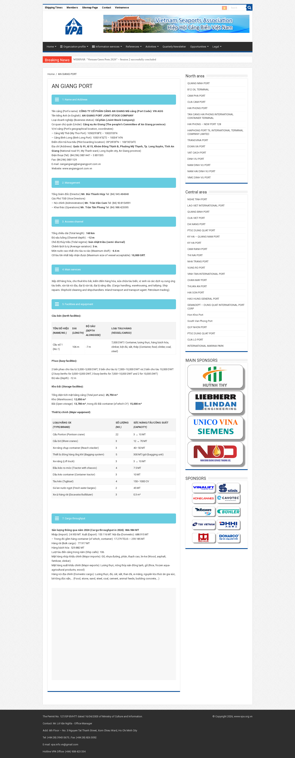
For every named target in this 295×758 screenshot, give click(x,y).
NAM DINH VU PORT (199, 165)
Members (72, 7)
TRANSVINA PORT (197, 140)
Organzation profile (74, 46)
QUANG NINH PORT (198, 83)
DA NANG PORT (196, 224)
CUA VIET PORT (196, 217)
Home (50, 46)
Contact (106, 7)
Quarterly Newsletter (174, 46)
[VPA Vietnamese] (224, 7)
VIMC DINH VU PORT (199, 177)
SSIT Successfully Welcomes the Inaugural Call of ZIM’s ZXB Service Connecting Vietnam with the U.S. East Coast (135, 59)
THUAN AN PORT (197, 286)
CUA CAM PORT (196, 101)
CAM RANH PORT (197, 249)
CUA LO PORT (195, 339)
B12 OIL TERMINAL (198, 89)
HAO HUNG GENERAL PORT (203, 298)
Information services (107, 46)
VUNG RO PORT (196, 267)
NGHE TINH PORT (197, 199)
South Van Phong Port (200, 320)
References (132, 46)
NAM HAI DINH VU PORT (201, 171)
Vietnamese (122, 7)
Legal (216, 46)
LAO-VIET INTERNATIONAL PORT (206, 205)
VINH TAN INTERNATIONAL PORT (206, 273)
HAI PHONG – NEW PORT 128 (204, 124)
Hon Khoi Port (195, 314)
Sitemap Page (90, 7)
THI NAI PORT (195, 255)
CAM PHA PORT (196, 95)
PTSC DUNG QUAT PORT (201, 230)
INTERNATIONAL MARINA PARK (205, 345)
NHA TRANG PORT (198, 261)
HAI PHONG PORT (197, 108)
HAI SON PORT (195, 292)
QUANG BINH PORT (198, 211)
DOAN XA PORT (196, 146)
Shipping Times (54, 7)
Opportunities (198, 46)
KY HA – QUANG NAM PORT (203, 236)
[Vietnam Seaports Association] (74, 26)
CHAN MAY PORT (197, 280)
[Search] (249, 8)
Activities (150, 46)
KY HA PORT (194, 242)
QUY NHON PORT (197, 327)
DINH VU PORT (195, 158)
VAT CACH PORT (196, 152)
